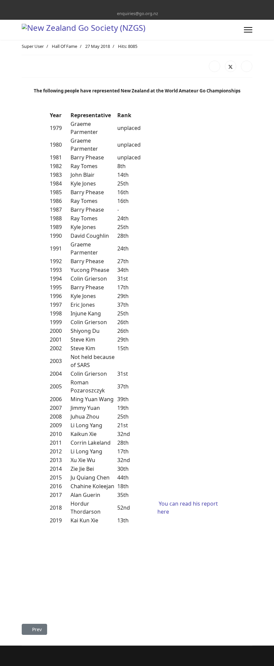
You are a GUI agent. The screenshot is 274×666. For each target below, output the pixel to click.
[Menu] (248, 30)
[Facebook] (132, 6)
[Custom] (142, 6)
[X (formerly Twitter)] (230, 66)
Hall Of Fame (64, 46)
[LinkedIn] (246, 66)
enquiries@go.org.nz (137, 13)
